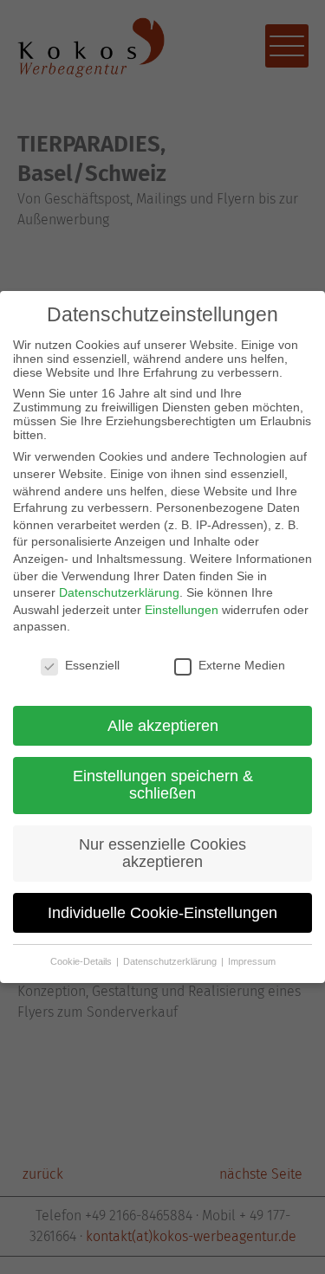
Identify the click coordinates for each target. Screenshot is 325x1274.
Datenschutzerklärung (119, 592)
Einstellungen (181, 610)
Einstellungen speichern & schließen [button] (163, 784)
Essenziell (92, 665)
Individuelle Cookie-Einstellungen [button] (162, 913)
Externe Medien (241, 665)
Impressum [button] (252, 961)
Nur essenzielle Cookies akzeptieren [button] (162, 853)
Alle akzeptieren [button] (162, 725)
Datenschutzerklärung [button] (171, 961)
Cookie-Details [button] (82, 961)
